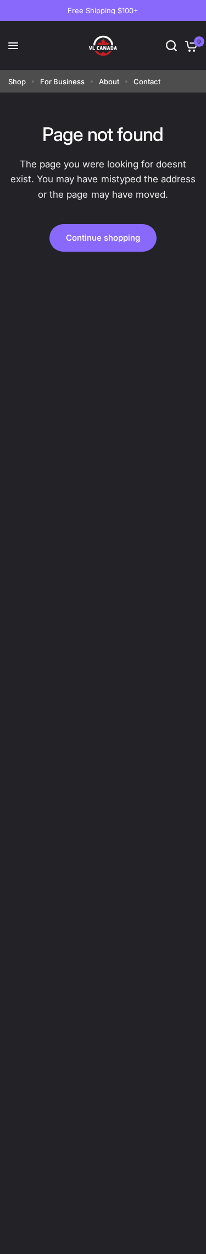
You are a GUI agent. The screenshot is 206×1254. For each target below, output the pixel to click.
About (109, 81)
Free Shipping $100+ (103, 10)
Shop (17, 81)
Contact (146, 81)
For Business (62, 81)
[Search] (171, 45)
